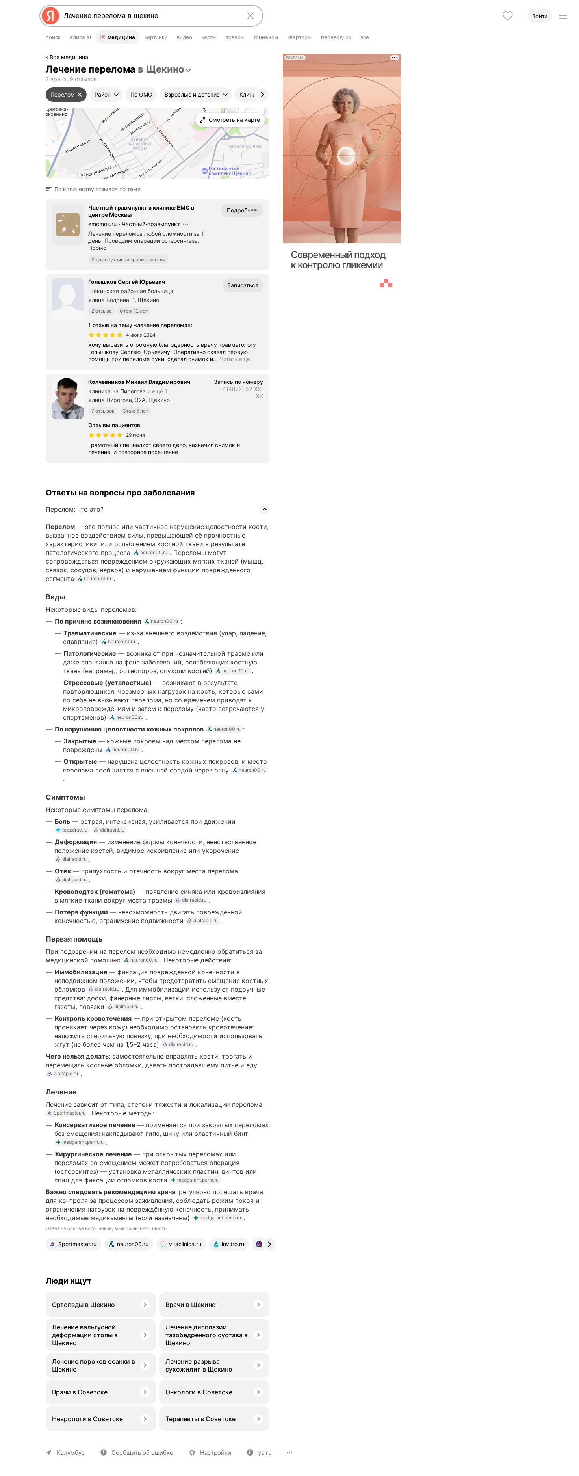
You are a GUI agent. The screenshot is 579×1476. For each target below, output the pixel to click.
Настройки (215, 1452)
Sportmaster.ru (69, 1113)
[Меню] (563, 16)
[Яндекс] (50, 15)
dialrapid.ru (112, 830)
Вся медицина (69, 57)
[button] (95, 189)
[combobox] (149, 16)
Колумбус (71, 1452)
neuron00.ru (153, 552)
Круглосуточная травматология (128, 259)
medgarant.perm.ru (83, 1142)
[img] (105, 335)
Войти (539, 16)
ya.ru (265, 1452)
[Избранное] (507, 15)
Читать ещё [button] (234, 359)
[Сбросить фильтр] (79, 94)
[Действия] (268, 58)
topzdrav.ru (74, 830)
